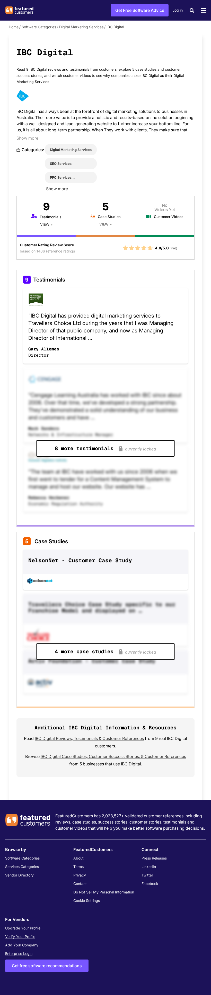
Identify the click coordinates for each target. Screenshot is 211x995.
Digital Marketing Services (81, 27)
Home (14, 27)
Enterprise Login (18, 953)
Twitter (147, 875)
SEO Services (61, 163)
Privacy (79, 875)
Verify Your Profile (20, 936)
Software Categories (39, 27)
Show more (27, 138)
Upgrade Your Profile (22, 928)
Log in (177, 10)
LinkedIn (149, 866)
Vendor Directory (19, 875)
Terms (78, 866)
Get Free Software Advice (139, 10)
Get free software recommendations (47, 965)
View (44, 224)
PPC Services (61, 177)
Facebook (150, 883)
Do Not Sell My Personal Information (103, 892)
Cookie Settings (86, 900)
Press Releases (154, 858)
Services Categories (22, 866)
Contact (80, 883)
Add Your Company (21, 945)
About (78, 858)
